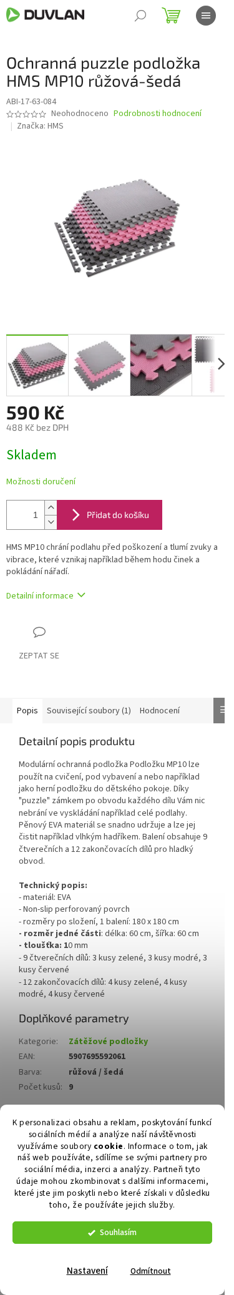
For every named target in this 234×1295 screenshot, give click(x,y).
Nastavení (87, 1271)
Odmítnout (150, 1271)
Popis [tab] (27, 711)
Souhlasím (118, 1232)
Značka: (40, 126)
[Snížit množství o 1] (50, 522)
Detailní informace (40, 596)
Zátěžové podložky (108, 1041)
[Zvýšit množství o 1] (50, 508)
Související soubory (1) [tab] (89, 711)
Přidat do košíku (118, 514)
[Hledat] (140, 15)
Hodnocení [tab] (160, 711)
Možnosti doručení (41, 482)
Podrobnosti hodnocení (158, 114)
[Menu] (205, 15)
